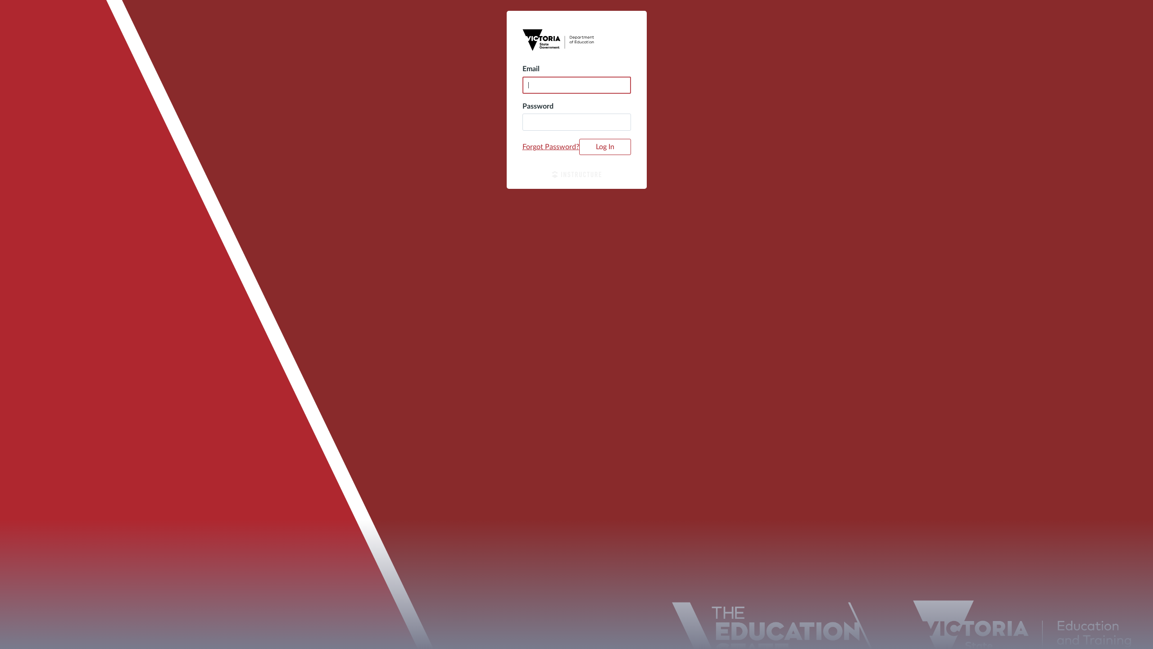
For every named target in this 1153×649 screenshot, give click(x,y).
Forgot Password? (550, 147)
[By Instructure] (576, 175)
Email (531, 69)
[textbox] (576, 122)
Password (538, 106)
